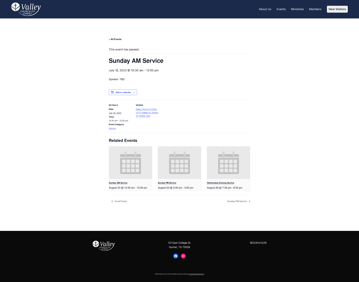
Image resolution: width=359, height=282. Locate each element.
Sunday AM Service (118, 182)
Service (112, 128)
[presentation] (130, 162)
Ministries (297, 9)
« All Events (115, 39)
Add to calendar (123, 92)
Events (281, 9)
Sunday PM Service (167, 182)
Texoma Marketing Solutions (196, 274)
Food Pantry (120, 201)
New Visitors (337, 9)
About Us (265, 9)
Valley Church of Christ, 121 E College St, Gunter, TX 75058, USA (147, 112)
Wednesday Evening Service (220, 182)
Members (315, 9)
